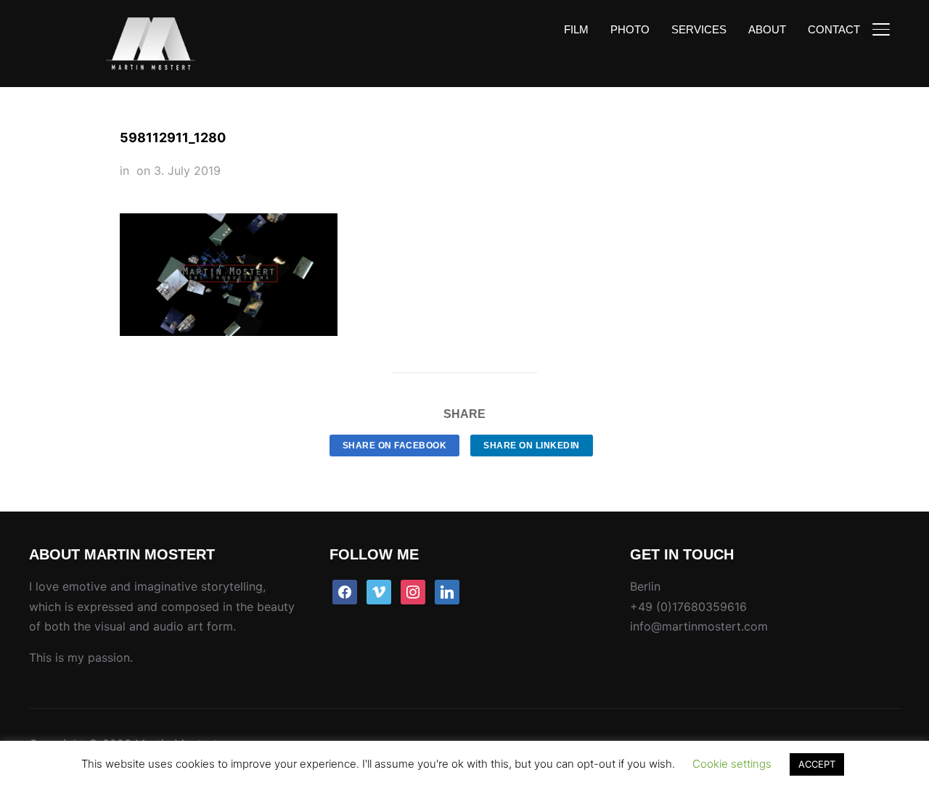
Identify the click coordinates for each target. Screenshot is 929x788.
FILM (576, 29)
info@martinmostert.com (699, 626)
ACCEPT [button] (816, 764)
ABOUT (767, 29)
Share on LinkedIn (531, 445)
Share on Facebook (395, 445)
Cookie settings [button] (732, 764)
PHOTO (630, 29)
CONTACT (834, 29)
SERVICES (699, 29)
